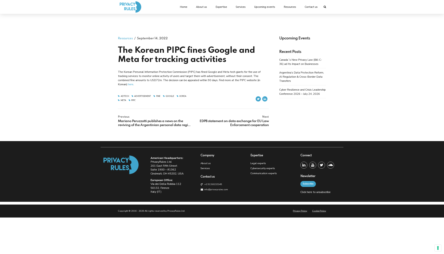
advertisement (142, 96)
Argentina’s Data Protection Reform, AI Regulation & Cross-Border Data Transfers (301, 77)
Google (170, 96)
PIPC (133, 100)
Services (241, 7)
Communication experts (263, 173)
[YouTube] (312, 165)
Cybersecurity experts (262, 168)
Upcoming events (264, 7)
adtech (125, 96)
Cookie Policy (319, 211)
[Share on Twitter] (258, 98)
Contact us (311, 7)
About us (201, 7)
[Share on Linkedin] (264, 98)
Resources (290, 7)
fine (158, 96)
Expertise (221, 7)
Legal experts (258, 163)
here (130, 84)
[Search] (325, 7)
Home (183, 7)
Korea (183, 96)
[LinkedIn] (303, 165)
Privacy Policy (300, 211)
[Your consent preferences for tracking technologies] (438, 248)
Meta (123, 100)
